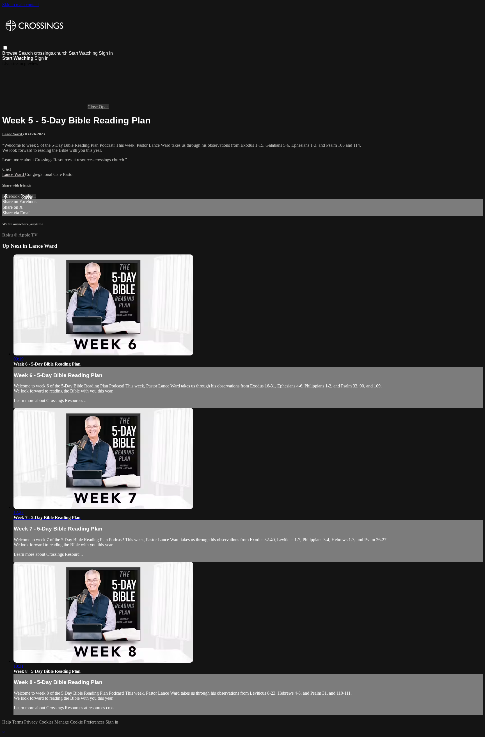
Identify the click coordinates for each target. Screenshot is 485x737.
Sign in (106, 53)
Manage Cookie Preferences (80, 722)
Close (93, 106)
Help (7, 722)
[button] (5, 48)
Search (26, 53)
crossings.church (51, 53)
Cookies (46, 722)
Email (30, 196)
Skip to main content (20, 4)
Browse (10, 53)
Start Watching (84, 53)
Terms (18, 722)
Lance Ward (12, 134)
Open (104, 106)
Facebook (11, 196)
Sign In (42, 58)
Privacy (31, 722)
